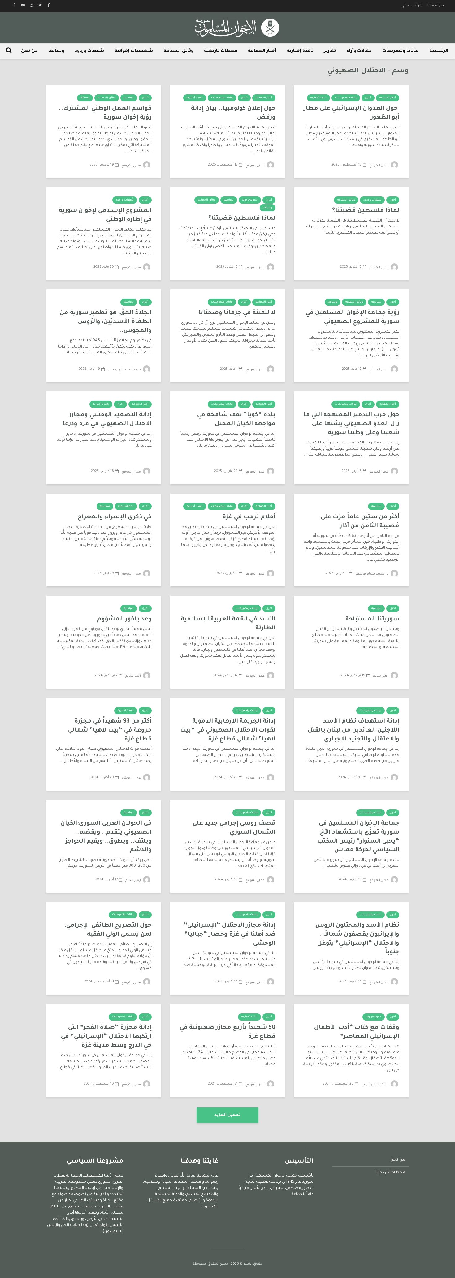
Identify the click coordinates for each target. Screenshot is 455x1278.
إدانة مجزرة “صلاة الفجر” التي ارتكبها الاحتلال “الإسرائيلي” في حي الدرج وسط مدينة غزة (106, 1037)
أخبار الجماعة (262, 51)
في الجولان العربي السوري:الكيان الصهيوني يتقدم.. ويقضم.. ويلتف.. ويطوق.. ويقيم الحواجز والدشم (106, 836)
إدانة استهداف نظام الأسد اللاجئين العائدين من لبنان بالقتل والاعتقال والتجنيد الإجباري (353, 730)
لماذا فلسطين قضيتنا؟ (365, 211)
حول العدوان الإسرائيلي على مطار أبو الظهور (351, 113)
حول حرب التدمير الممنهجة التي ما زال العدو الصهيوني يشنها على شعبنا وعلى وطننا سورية (351, 424)
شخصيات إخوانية (134, 51)
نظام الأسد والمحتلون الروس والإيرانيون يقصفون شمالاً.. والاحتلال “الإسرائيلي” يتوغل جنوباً (357, 939)
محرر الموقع (379, 165)
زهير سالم (381, 676)
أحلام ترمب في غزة (248, 517)
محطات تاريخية (220, 51)
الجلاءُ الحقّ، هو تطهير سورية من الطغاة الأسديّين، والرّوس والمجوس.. (106, 322)
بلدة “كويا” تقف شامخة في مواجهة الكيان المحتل (236, 419)
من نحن (29, 51)
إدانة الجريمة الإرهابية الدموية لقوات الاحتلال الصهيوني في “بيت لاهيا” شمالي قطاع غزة (227, 730)
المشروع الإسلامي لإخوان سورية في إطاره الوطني (105, 215)
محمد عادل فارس (375, 1084)
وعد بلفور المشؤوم (124, 619)
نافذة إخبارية (300, 51)
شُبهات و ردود (372, 200)
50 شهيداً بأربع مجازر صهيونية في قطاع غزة (227, 1032)
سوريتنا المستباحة (372, 619)
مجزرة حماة (436, 6)
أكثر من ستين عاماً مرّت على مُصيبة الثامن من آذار (360, 521)
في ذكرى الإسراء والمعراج (115, 517)
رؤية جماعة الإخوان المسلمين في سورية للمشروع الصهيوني (352, 317)
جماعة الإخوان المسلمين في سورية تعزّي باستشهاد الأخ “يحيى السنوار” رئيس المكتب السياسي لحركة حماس (358, 836)
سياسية (129, 98)
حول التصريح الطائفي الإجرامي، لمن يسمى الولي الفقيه (108, 930)
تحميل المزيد (227, 1115)
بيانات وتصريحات (400, 51)
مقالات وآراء (359, 51)
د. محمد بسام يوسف (125, 370)
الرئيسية (438, 51)
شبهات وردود (89, 51)
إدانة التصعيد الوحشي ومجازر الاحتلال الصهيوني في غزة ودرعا (107, 419)
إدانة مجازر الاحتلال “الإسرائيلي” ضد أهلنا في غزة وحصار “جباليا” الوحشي (229, 934)
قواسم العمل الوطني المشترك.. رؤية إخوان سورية (105, 113)
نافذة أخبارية (318, 98)
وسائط (56, 51)
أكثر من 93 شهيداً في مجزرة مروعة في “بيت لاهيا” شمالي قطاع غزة (110, 730)
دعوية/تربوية (250, 200)
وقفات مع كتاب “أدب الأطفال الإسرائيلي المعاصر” (356, 1032)
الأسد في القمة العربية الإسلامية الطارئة (228, 624)
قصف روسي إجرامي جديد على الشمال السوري (234, 828)
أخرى (368, 98)
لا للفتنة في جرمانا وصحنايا (236, 313)
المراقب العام (413, 6)
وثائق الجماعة (178, 51)
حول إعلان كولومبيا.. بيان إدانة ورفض (233, 113)
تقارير (330, 51)
